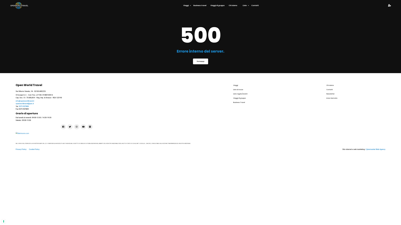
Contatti (329, 90)
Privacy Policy (21, 149)
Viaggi (235, 85)
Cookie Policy (34, 149)
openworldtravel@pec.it (25, 104)
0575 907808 (24, 106)
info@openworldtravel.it (25, 101)
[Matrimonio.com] (22, 133)
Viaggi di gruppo (239, 98)
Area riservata (331, 98)
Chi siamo (330, 85)
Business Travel (239, 102)
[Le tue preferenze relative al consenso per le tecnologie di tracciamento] (4, 221)
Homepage (200, 61)
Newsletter (330, 94)
